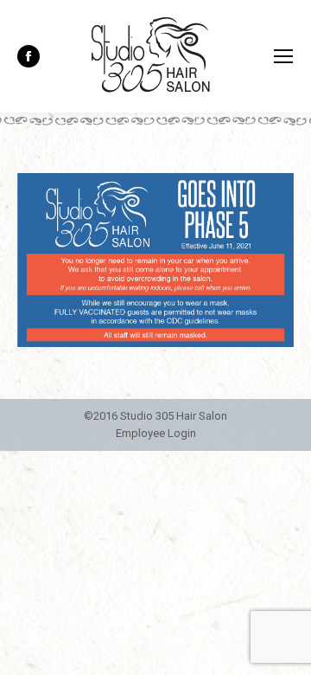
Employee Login (156, 433)
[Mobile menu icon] (283, 56)
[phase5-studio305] (155, 260)
